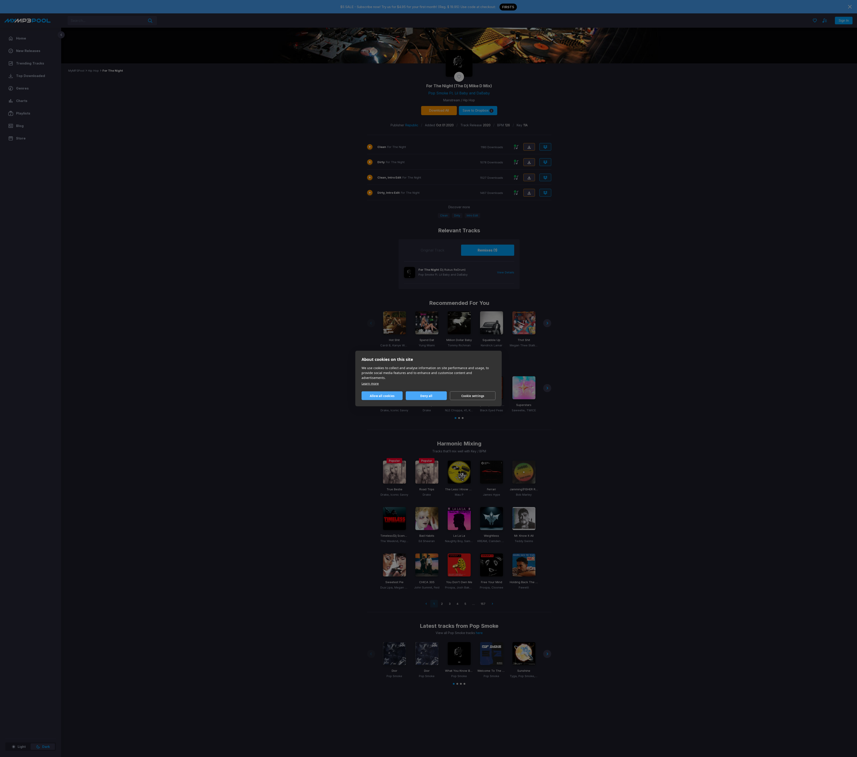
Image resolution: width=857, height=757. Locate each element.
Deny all (426, 396)
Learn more (370, 383)
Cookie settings (472, 396)
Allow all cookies (382, 396)
